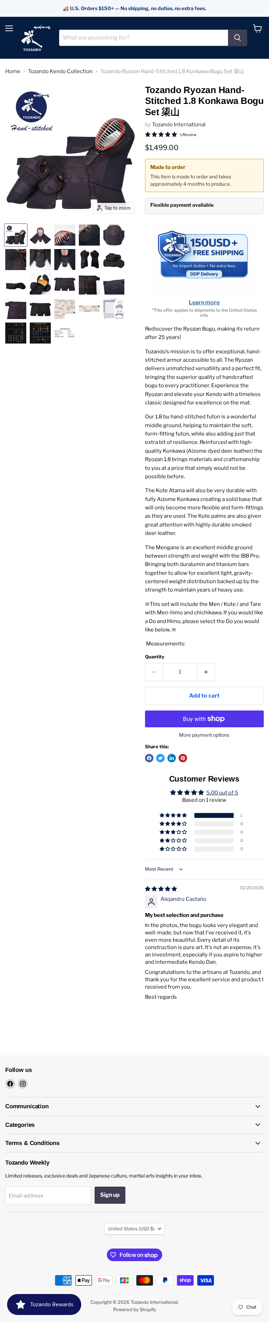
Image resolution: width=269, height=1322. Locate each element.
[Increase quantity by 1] (206, 672)
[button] (174, 815)
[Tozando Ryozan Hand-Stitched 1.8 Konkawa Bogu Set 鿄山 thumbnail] (16, 235)
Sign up (110, 1195)
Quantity (154, 656)
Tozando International (179, 124)
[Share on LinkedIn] (171, 758)
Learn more (204, 302)
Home (12, 72)
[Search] (237, 38)
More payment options (204, 735)
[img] (161, 889)
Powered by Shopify (134, 1309)
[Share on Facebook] (149, 758)
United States (131, 1228)
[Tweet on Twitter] (160, 758)
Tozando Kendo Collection (60, 72)
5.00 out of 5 (222, 793)
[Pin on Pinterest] (183, 758)
